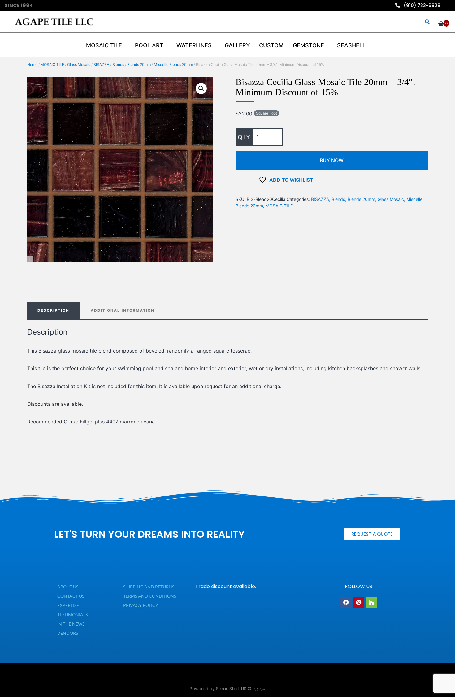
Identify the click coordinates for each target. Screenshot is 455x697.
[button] (201, 88)
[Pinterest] (358, 602)
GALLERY (237, 45)
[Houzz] (371, 602)
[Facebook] (346, 602)
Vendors (67, 633)
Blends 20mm (139, 64)
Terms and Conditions (149, 596)
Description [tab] (53, 310)
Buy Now (332, 160)
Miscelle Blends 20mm (173, 64)
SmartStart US (231, 689)
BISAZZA (101, 64)
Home (32, 64)
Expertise (68, 605)
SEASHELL (351, 45)
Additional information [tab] (122, 310)
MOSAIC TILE (52, 64)
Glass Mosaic (78, 64)
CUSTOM (271, 45)
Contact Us (70, 596)
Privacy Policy (140, 605)
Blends (118, 64)
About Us (67, 586)
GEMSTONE (308, 45)
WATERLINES (194, 45)
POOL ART (149, 45)
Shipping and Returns (148, 586)
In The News (70, 623)
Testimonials (72, 614)
